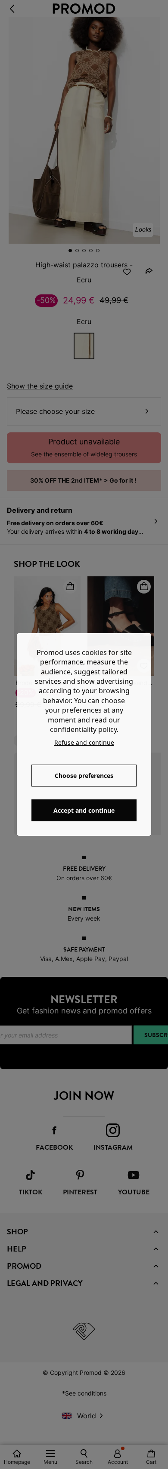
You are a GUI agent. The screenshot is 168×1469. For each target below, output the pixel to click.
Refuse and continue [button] (84, 742)
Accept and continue (84, 810)
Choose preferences (84, 775)
